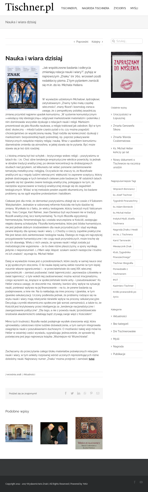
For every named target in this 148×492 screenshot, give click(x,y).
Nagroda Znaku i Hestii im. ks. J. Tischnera (125, 232)
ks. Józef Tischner (122, 195)
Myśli (116, 338)
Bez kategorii (120, 323)
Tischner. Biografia (123, 263)
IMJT (115, 279)
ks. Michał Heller (122, 212)
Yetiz (85, 484)
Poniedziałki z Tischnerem (120, 271)
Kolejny (96, 41)
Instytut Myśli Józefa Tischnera (124, 221)
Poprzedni (82, 41)
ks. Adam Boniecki (123, 206)
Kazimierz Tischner (123, 285)
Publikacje (119, 354)
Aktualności (29, 374)
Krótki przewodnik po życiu (124, 294)
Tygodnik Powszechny (125, 200)
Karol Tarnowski (121, 240)
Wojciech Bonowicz (124, 189)
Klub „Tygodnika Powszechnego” (122, 255)
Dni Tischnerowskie (124, 331)
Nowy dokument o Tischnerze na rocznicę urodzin (126, 163)
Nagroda (118, 346)
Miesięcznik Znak (122, 246)
